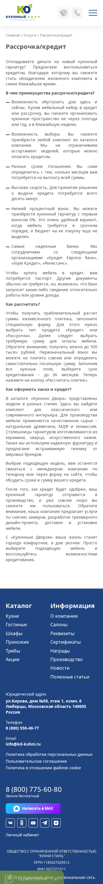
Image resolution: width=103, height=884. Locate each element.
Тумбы (13, 651)
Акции (12, 659)
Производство (66, 659)
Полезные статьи (69, 677)
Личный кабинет (22, 834)
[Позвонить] (77, 13)
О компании (64, 616)
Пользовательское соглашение (36, 761)
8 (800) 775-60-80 (34, 789)
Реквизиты (62, 633)
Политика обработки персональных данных (49, 754)
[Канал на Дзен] (56, 822)
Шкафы (14, 633)
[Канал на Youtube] (33, 822)
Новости (60, 668)
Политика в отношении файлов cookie (43, 767)
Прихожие (17, 642)
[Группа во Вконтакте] (10, 822)
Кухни (12, 616)
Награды (60, 651)
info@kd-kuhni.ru (23, 744)
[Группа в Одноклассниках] (21, 822)
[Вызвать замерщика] (63, 13)
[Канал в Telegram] (44, 822)
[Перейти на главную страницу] (23, 13)
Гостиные (16, 624)
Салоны (59, 624)
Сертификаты (65, 642)
